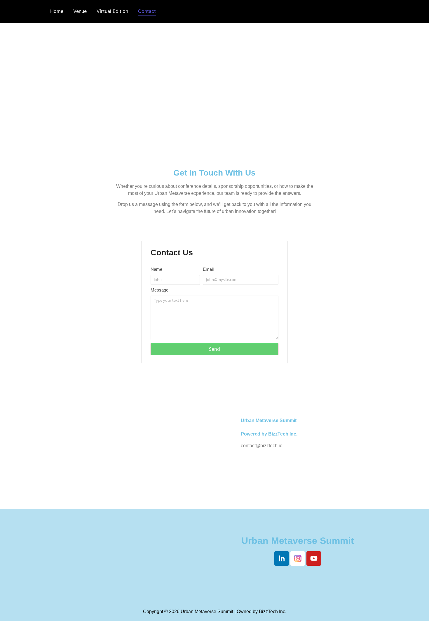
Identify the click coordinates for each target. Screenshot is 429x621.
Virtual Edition (112, 11)
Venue (80, 11)
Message (159, 290)
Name (156, 269)
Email (208, 269)
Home (56, 11)
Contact (147, 11)
